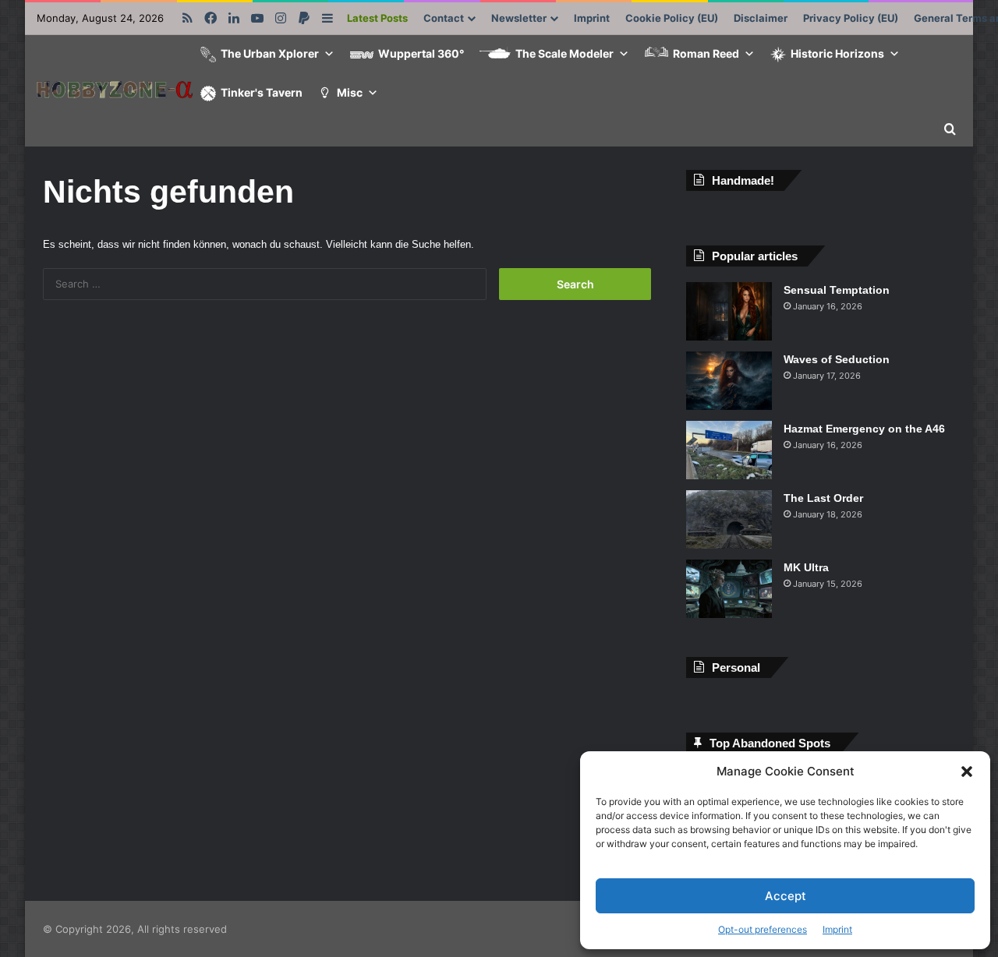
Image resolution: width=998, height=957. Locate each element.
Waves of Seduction (837, 359)
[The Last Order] (729, 519)
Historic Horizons (837, 53)
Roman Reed (706, 53)
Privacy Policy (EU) (850, 18)
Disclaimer (760, 18)
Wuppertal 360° (421, 53)
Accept (785, 895)
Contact (443, 18)
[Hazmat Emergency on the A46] (729, 450)
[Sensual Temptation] (729, 311)
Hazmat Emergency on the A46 (864, 428)
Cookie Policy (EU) (671, 18)
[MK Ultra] (729, 589)
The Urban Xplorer (270, 53)
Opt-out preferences (762, 929)
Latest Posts (377, 18)
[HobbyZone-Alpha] (115, 91)
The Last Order (823, 498)
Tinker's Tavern (262, 92)
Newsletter (519, 18)
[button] (967, 771)
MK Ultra (806, 567)
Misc (350, 92)
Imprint (837, 929)
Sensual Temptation (837, 290)
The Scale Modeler (564, 53)
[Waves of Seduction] (729, 380)
